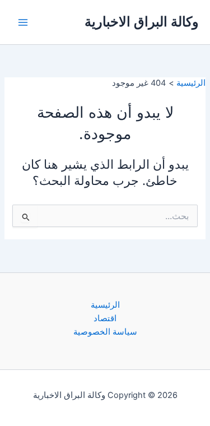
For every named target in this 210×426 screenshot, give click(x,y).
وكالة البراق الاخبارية (142, 21)
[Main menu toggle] (23, 22)
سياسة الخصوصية (105, 332)
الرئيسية (105, 305)
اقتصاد (105, 318)
